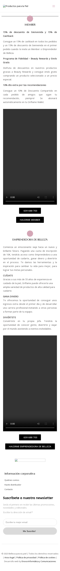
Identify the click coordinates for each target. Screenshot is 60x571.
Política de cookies (47, 557)
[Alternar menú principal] (53, 6)
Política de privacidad (26, 557)
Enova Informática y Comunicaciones (38, 561)
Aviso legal (9, 557)
